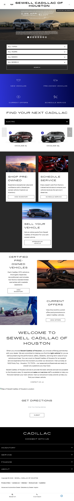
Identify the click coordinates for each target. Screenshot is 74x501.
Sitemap (24, 483)
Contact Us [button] (36, 382)
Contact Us (16, 483)
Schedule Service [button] (54, 197)
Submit (37, 415)
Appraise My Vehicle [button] (37, 242)
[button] (28, 37)
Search (37, 67)
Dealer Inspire (33, 487)
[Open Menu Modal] (4, 4)
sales (35, 372)
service (44, 372)
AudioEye (42, 483)
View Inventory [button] (21, 197)
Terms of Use (33, 483)
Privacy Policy (5, 483)
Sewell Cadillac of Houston (31, 351)
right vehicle (55, 353)
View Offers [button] (55, 320)
